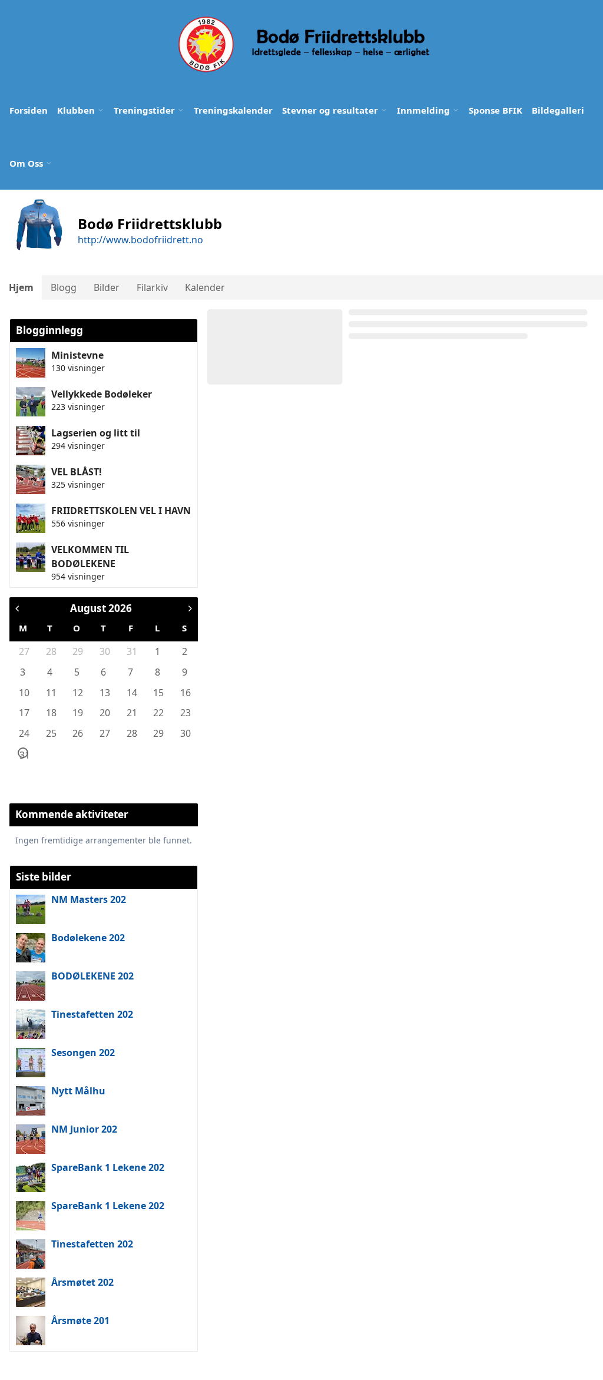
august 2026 (101, 608)
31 (131, 651)
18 (50, 712)
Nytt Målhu (78, 1090)
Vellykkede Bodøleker (101, 394)
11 (50, 692)
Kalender (205, 287)
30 (104, 651)
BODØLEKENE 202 (92, 975)
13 (104, 692)
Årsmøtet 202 (82, 1282)
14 (131, 692)
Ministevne (77, 355)
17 (23, 712)
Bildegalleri (558, 110)
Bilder (107, 287)
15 (158, 692)
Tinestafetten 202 (92, 1014)
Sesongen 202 (83, 1052)
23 (185, 712)
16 (185, 692)
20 (104, 712)
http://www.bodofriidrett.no (140, 239)
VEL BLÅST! (76, 471)
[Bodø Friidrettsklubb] (302, 44)
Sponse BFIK (495, 110)
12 (77, 692)
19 (77, 712)
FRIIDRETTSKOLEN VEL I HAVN (121, 510)
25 (50, 733)
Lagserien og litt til (95, 432)
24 (23, 733)
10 (23, 692)
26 (77, 733)
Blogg (64, 287)
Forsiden (28, 110)
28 (50, 651)
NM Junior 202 (84, 1129)
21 (131, 712)
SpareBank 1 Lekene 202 (107, 1167)
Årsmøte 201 (80, 1320)
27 (23, 651)
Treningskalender (233, 110)
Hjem (21, 287)
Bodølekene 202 (88, 937)
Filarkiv (152, 287)
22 (158, 712)
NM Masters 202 (88, 899)
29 (77, 651)
